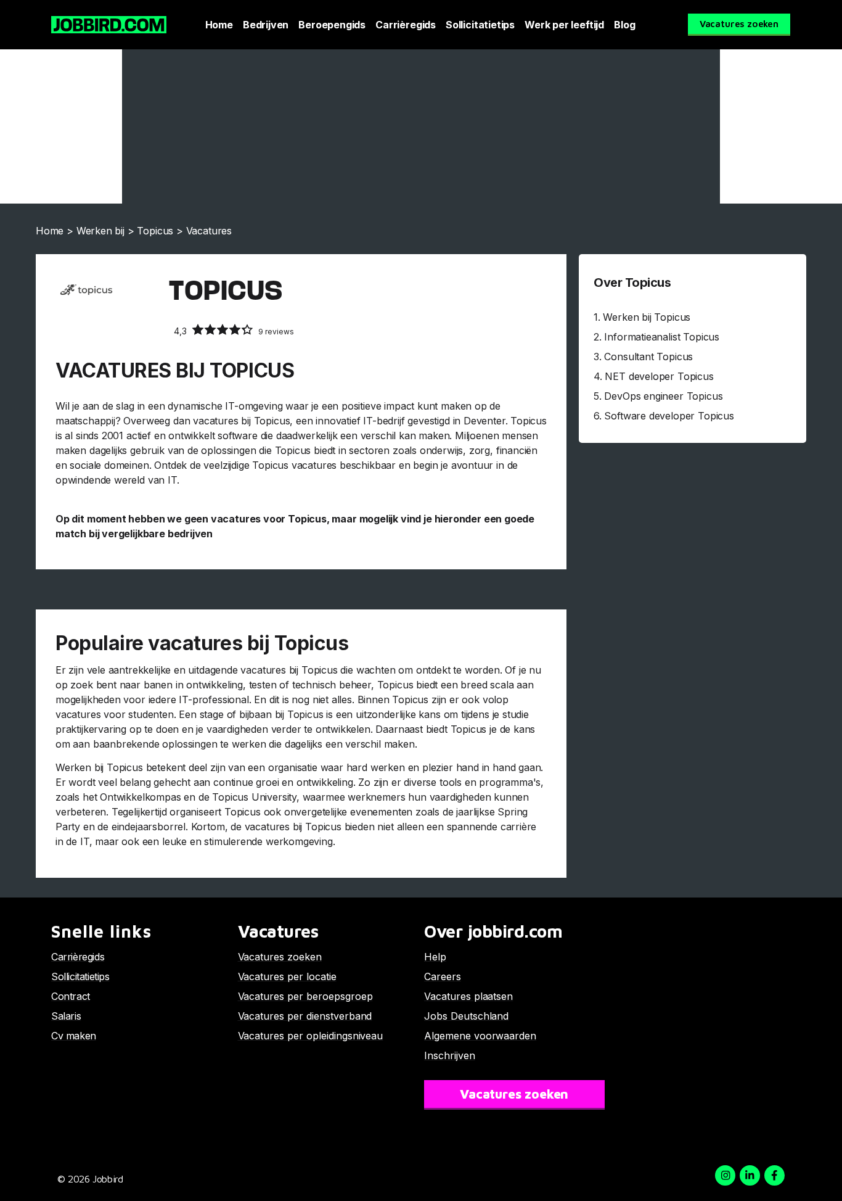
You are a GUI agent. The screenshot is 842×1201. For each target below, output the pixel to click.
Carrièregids (405, 25)
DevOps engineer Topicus (663, 396)
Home (219, 25)
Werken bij (100, 231)
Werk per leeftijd (564, 25)
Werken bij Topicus (646, 317)
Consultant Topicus (648, 356)
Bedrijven (265, 25)
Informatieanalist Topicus (661, 337)
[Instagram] (725, 1175)
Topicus (155, 231)
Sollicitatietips (480, 25)
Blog (624, 25)
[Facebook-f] (774, 1175)
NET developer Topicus (659, 376)
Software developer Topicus (669, 416)
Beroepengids (332, 25)
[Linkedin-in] (750, 1175)
